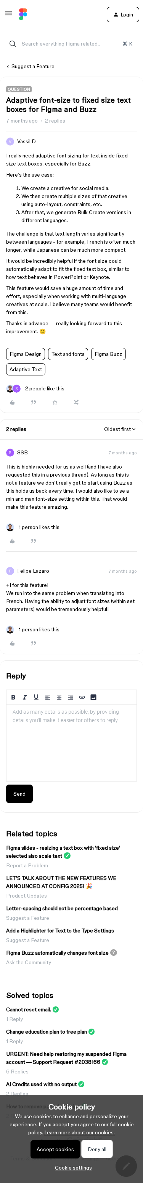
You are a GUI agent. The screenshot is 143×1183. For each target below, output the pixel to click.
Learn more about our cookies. (79, 1132)
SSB (22, 452)
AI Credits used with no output (41, 1084)
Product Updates (26, 896)
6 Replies (17, 1071)
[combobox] (71, 43)
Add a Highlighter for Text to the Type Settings (60, 930)
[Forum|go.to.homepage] (23, 14)
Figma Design (26, 354)
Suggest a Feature (33, 66)
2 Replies (17, 1094)
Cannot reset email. (28, 1009)
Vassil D (26, 141)
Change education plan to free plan (46, 1032)
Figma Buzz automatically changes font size (57, 953)
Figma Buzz (108, 354)
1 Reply (14, 1019)
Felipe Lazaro (33, 571)
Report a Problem (27, 865)
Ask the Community (28, 962)
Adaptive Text (26, 369)
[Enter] (12, 43)
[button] (8, 16)
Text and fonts (68, 354)
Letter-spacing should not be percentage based (62, 908)
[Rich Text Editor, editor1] (71, 743)
